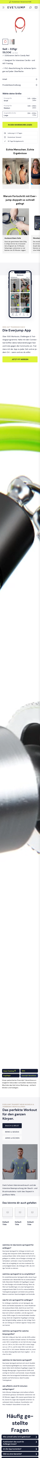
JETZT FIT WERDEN (20, 359)
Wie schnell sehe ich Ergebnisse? (17, 1437)
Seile (23, 1071)
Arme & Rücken (12, 1138)
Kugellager (7, 1075)
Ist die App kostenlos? (12, 1449)
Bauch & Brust (12, 1125)
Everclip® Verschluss (29, 1075)
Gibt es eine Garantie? (12, 1454)
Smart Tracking (8, 1071)
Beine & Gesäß (12, 1132)
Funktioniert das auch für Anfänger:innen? (13, 1443)
